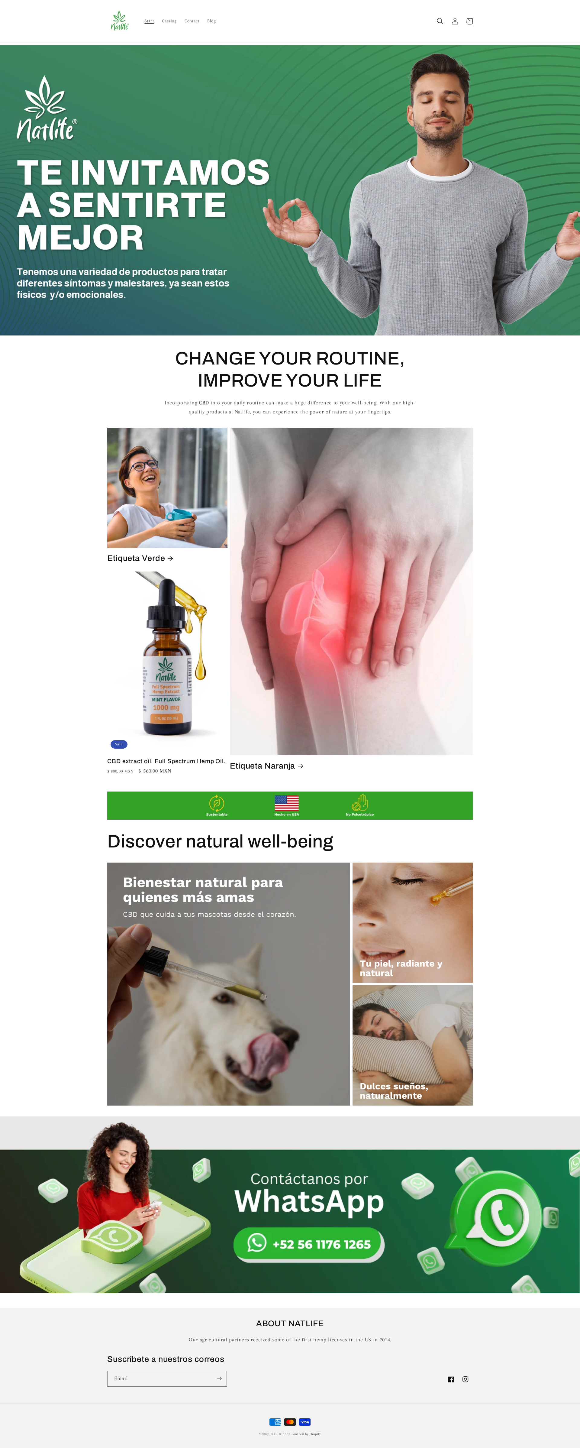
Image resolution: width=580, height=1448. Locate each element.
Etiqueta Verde (136, 558)
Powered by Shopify (306, 1434)
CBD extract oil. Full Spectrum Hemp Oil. (166, 761)
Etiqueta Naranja (262, 765)
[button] (440, 21)
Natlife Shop (280, 1434)
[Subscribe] (219, 1379)
